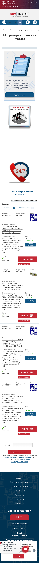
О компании (19, 491)
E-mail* (8, 445)
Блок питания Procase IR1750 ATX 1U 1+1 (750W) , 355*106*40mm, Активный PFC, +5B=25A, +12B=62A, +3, (12, 399)
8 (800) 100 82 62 (9, 2)
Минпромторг (24, 208)
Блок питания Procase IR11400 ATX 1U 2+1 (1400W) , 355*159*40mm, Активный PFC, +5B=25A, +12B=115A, (12, 230)
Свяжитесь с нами (19, 487)
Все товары (7, 208)
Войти (19, 517)
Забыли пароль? (19, 524)
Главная (5, 30)
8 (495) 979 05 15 (8, 4)
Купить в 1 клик (24, 264)
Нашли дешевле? (30, 244)
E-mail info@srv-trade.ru (19, 534)
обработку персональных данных (18, 457)
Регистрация (19, 528)
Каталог (13, 30)
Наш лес (19, 504)
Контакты (19, 499)
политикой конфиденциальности (20, 460)
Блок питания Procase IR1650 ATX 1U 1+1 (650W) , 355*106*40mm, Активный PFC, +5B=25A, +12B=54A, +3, (12, 343)
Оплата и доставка (19, 482)
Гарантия (19, 495)
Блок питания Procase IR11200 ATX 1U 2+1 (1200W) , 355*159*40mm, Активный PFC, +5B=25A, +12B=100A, (12, 286)
